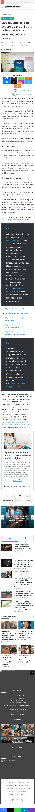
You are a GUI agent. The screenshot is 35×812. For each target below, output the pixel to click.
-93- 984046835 (15, 419)
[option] (17, 517)
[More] (17, 86)
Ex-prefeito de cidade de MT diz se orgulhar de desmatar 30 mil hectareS (17, 519)
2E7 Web (27, 788)
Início (4, 14)
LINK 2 (17, 795)
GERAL (11, 18)
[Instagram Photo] (7, 677)
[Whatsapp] (21, 78)
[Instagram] (21, 82)
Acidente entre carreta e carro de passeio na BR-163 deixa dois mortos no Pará (23, 594)
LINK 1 (12, 795)
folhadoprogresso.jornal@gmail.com (17, 424)
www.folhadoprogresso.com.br (15, 422)
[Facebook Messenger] (6, 82)
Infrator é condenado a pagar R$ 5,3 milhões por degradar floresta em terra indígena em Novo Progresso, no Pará (23, 605)
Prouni (28, 500)
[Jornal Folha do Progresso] (12, 6)
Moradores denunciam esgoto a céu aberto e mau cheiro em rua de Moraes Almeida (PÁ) (9, 635)
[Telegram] (28, 82)
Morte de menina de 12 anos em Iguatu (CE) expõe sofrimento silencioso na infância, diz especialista (23, 563)
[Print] (28, 78)
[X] (13, 78)
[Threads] (13, 82)
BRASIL (9, 14)
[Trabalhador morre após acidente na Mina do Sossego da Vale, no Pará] (26, 649)
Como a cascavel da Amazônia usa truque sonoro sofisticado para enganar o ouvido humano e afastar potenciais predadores (23, 550)
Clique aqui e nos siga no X (14, 309)
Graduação (24, 496)
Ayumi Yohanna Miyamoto (10, 43)
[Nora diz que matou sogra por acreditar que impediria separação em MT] (26, 625)
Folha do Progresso (22, 785)
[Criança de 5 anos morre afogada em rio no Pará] (28, 733)
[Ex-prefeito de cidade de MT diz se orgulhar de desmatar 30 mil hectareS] (9, 649)
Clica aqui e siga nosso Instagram (16, 313)
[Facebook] (6, 78)
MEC (20, 500)
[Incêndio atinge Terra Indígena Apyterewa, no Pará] (6, 740)
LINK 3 (23, 795)
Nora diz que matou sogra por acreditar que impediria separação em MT (25, 634)
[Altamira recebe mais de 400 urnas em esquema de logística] (17, 740)
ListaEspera (8, 500)
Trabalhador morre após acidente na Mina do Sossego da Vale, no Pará (25, 659)
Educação (11, 496)
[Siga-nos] (32, 673)
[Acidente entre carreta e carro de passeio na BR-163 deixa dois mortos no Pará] (6, 594)
